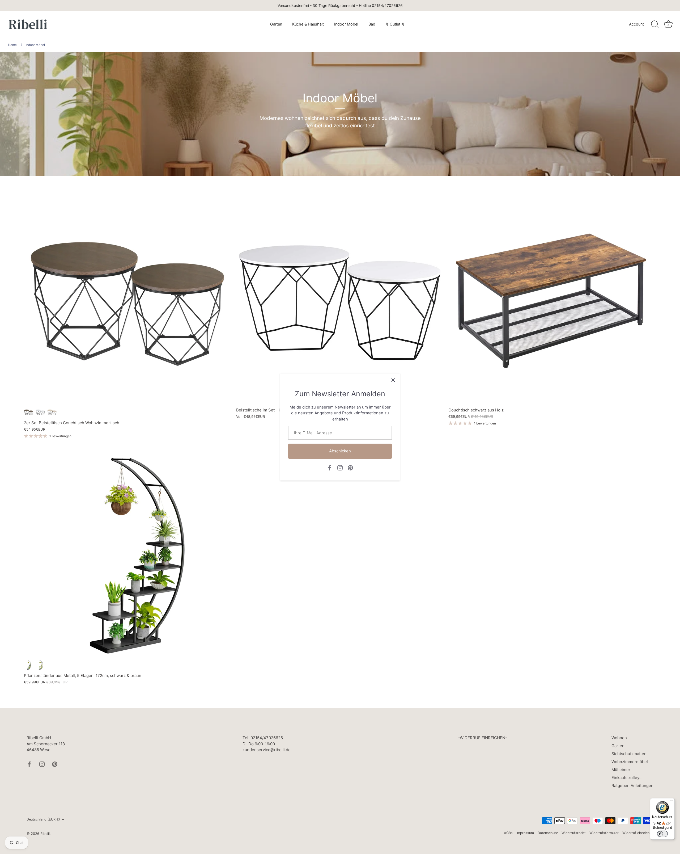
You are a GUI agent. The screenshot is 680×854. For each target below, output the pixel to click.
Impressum (525, 833)
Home (12, 45)
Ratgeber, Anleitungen (632, 785)
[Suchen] (655, 24)
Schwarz (28, 665)
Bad (371, 24)
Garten (276, 24)
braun (28, 412)
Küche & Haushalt (308, 24)
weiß (40, 412)
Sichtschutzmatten (629, 753)
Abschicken (340, 450)
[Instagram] (340, 467)
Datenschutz (548, 833)
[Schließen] (393, 380)
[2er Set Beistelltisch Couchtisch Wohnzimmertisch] (127, 300)
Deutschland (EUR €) (43, 819)
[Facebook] (329, 467)
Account (636, 24)
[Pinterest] (350, 467)
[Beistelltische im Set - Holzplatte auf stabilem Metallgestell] (339, 300)
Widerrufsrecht (574, 833)
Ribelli (45, 834)
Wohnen (619, 737)
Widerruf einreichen (637, 833)
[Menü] (671, 801)
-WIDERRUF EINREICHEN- (482, 737)
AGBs (508, 833)
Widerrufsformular (604, 833)
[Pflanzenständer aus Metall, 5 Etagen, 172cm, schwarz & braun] (127, 553)
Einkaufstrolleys (626, 777)
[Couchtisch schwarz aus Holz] (551, 300)
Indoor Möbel (346, 24)
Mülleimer (620, 769)
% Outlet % (395, 24)
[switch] (662, 834)
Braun (40, 665)
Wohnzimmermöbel (629, 761)
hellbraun (52, 412)
